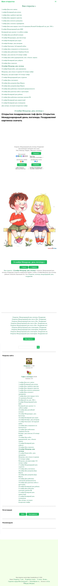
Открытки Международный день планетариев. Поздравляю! (29, 329)
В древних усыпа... (31, 579)
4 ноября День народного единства (12, 18)
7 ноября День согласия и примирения (13, 23)
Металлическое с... (23, 581)
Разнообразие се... (35, 581)
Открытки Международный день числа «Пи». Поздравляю (29, 319)
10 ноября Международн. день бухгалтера (14, 37)
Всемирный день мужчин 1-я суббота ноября (15, 32)
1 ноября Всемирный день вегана (11, 12)
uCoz (48, 581)
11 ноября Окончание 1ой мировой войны (14, 46)
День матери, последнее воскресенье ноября (14, 105)
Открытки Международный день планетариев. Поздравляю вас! (29, 333)
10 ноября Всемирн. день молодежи (12, 43)
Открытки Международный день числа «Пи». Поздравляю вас (29, 323)
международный (45, 274)
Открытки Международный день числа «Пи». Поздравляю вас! (29, 325)
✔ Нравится (33, 267)
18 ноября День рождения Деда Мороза (13, 83)
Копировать (36, 153)
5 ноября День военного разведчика (12, 20)
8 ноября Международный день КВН (12, 29)
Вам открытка (8, 2)
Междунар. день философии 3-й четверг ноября (16, 74)
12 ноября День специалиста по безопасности (15, 49)
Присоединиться (33, 514)
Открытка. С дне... (19, 579)
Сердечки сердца (13, 581)
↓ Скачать (24, 267)
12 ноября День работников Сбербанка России (15, 52)
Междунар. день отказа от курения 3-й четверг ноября (17, 71)
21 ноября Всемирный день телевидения (13, 103)
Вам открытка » (29, 6)
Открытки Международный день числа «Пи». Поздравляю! (29, 321)
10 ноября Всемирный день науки (11, 40)
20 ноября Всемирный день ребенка (12, 94)
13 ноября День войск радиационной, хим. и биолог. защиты (19, 57)
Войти (22, 514)
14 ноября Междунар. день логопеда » (29, 111)
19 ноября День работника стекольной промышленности (18, 88)
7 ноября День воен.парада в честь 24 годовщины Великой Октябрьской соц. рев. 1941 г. (28, 26)
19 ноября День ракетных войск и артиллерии (15, 91)
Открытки (31, 274)
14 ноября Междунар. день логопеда (13, 66)
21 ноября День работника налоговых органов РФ (16, 97)
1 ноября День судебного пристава (12, 15)
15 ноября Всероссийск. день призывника (14, 69)
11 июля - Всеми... (42, 579)
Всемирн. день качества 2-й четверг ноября (14, 54)
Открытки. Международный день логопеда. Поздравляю (29, 317)
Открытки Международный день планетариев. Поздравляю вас (29, 331)
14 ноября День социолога (9, 63)
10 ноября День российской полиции (12, 35)
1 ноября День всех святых (9, 9)
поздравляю (29, 276)
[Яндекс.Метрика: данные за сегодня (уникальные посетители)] (29, 583)
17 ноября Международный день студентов (14, 77)
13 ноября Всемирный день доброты (12, 60)
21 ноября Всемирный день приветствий (13, 100)
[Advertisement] (29, 133)
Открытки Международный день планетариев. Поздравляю (29, 327)
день (52, 274)
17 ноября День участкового (10, 80)
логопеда (37, 274)
